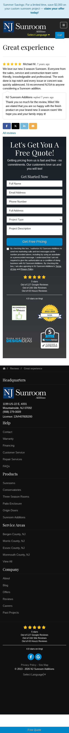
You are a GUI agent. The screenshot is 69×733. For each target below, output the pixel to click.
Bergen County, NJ (14, 534)
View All (7, 561)
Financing (8, 445)
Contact (7, 431)
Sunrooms (9, 483)
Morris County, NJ (14, 540)
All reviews (9, 132)
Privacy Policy (27, 269)
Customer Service (14, 452)
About (6, 578)
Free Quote (34, 729)
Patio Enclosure (12, 503)
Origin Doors (10, 510)
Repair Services (12, 459)
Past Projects (11, 612)
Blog (5, 585)
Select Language (37, 34)
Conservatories (12, 489)
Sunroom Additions (14, 517)
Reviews (8, 599)
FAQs (6, 466)
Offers (6, 592)
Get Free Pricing (34, 241)
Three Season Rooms (16, 496)
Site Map (43, 665)
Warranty (8, 438)
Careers (8, 605)
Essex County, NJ (14, 547)
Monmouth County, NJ (16, 554)
